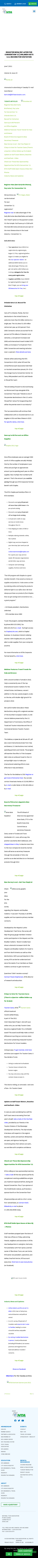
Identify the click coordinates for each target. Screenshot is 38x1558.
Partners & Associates (8, 1434)
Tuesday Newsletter (26, 1470)
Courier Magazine (25, 1465)
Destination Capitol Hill (26, 1476)
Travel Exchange (25, 1434)
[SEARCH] (5, 4)
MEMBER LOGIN (21, 3)
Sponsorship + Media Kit (27, 1437)
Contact (23, 1429)
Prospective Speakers (7, 1475)
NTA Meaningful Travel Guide (8, 1469)
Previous (7, 1394)
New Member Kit (6, 1437)
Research (4, 1473)
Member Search (5, 1432)
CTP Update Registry (7, 1465)
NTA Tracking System (7, 1442)
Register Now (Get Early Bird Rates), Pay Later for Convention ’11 (12, 108)
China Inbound (5, 1454)
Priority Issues (25, 1472)
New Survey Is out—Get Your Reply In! (17, 144)
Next (31, 1394)
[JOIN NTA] (30, 4)
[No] (34, 1552)
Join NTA (3, 1429)
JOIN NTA (33, 3)
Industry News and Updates (13, 176)
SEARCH (8, 3)
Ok (9, 1554)
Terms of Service (23, 1554)
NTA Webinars (5, 1463)
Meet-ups (23, 1432)
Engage (3, 1451)
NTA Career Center (7, 1439)
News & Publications (26, 1467)
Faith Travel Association (5, 1445)
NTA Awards (4, 1449)
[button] (34, 11)
